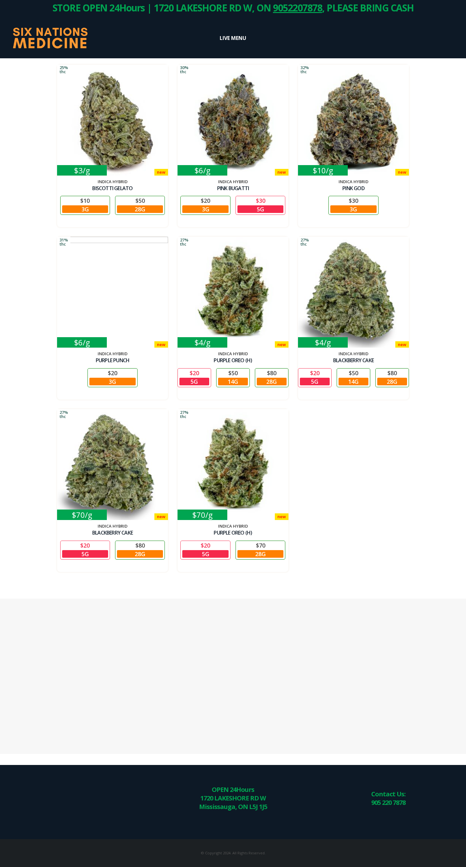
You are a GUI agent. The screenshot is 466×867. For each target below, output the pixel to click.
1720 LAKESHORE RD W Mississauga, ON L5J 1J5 (233, 802)
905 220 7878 (388, 802)
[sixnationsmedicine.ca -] (49, 38)
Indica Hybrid (112, 181)
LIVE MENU (233, 38)
